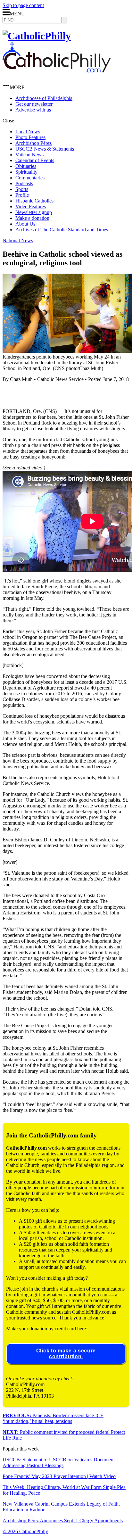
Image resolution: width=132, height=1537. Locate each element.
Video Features (30, 206)
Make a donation (32, 218)
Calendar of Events (34, 160)
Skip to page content (23, 5)
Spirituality (26, 172)
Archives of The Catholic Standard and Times (61, 229)
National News (18, 240)
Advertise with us (33, 109)
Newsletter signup (33, 212)
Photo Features (30, 137)
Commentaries (30, 177)
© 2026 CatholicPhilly (25, 1531)
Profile (22, 195)
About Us (25, 224)
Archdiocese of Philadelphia (43, 98)
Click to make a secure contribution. (66, 1353)
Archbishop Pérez (33, 143)
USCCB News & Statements (44, 149)
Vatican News (29, 154)
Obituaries (25, 166)
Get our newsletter (34, 104)
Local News (27, 131)
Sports (21, 189)
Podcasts (24, 183)
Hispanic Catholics (34, 200)
